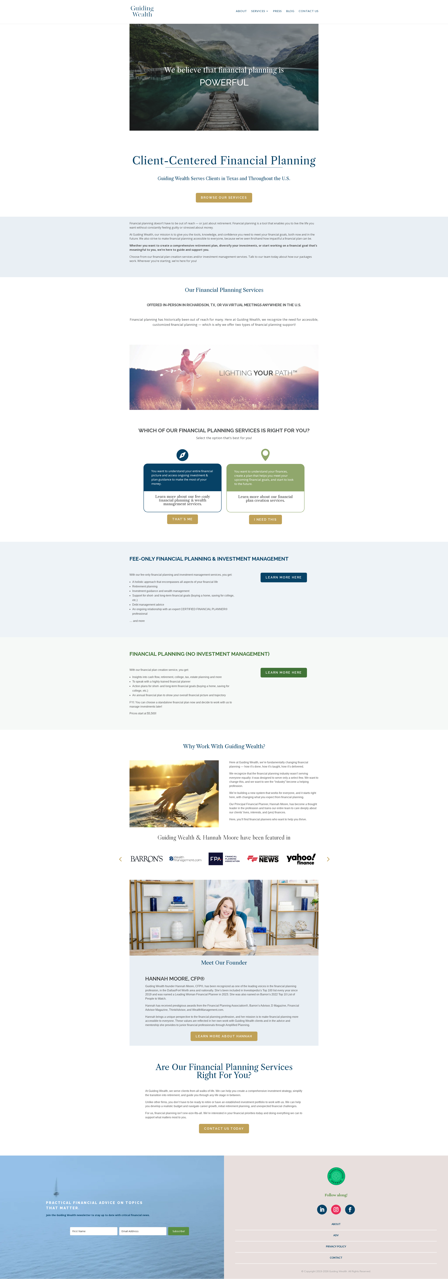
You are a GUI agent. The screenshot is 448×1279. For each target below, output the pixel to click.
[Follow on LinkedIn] (322, 1209)
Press (277, 11)
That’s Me (182, 519)
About (241, 11)
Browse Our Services (224, 197)
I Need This (265, 519)
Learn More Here (284, 577)
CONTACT (336, 1257)
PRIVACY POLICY (336, 1246)
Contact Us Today (224, 1128)
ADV (336, 1235)
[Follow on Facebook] (350, 1209)
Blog (290, 11)
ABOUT (336, 1224)
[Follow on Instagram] (336, 1209)
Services (258, 11)
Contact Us (308, 11)
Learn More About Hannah (224, 1036)
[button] (120, 859)
